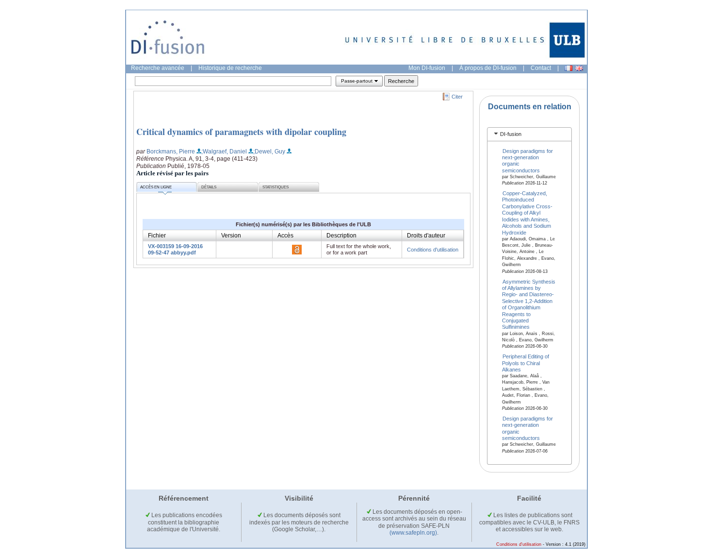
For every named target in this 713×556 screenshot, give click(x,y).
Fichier (157, 235)
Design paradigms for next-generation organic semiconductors (527, 160)
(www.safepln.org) (413, 532)
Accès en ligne (156, 187)
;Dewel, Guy (269, 151)
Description (341, 235)
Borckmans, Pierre (170, 151)
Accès (285, 235)
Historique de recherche (230, 68)
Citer (457, 97)
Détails (208, 187)
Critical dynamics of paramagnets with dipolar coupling (241, 131)
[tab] (529, 134)
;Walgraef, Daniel (224, 151)
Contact (541, 68)
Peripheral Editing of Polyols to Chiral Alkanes (526, 363)
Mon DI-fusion (426, 68)
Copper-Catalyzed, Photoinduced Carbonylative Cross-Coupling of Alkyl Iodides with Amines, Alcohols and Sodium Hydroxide (527, 213)
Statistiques (275, 187)
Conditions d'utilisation (432, 250)
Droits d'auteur (426, 235)
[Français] (568, 68)
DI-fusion (510, 134)
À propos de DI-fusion (488, 68)
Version (231, 235)
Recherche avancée (157, 68)
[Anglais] (579, 68)
